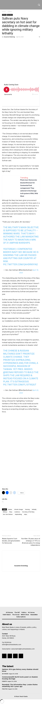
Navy (10, 512)
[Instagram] (10, 656)
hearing (27, 509)
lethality (34, 509)
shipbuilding (18, 514)
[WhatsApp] (18, 41)
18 (39, 37)
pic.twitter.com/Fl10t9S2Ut (19, 384)
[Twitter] (9, 41)
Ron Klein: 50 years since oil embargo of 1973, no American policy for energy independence (30, 542)
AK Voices (5, 673)
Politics (10, 11)
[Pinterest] (13, 41)
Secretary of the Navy (28, 512)
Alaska (10, 509)
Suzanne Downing (9, 37)
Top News (10, 15)
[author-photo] (21, 563)
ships (25, 514)
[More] (23, 41)
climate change (18, 509)
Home (4, 11)
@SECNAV (8, 372)
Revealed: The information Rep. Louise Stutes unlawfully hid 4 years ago (20, 685)
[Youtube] (21, 656)
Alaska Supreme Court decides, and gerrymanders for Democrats (11, 541)
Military (5, 512)
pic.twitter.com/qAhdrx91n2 (20, 264)
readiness (17, 512)
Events (4, 681)
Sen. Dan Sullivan (8, 514)
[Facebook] (4, 41)
